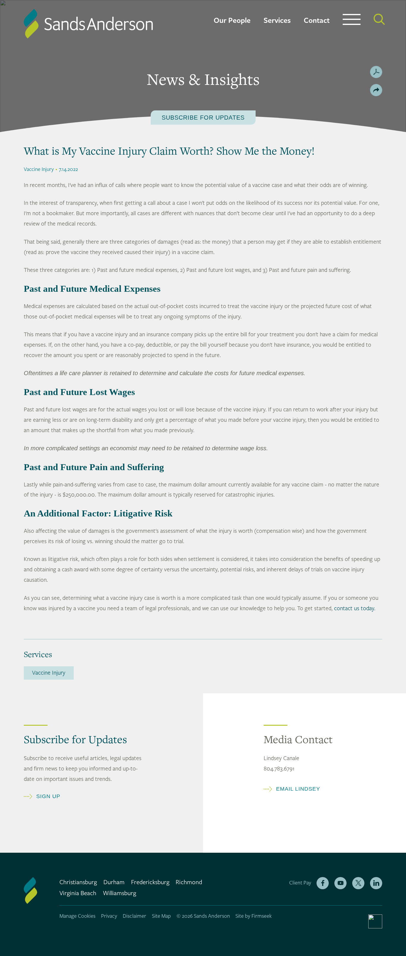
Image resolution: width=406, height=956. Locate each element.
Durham (114, 882)
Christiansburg (78, 882)
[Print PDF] (376, 72)
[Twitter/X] (358, 883)
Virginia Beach (77, 893)
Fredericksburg (150, 882)
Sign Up (48, 796)
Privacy (109, 916)
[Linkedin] (376, 883)
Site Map (161, 916)
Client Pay (300, 882)
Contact (317, 20)
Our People (232, 20)
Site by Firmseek (253, 916)
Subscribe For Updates (203, 117)
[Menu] (352, 20)
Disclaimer (134, 916)
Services (277, 20)
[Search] (379, 19)
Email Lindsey (298, 789)
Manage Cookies (77, 916)
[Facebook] (323, 883)
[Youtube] (340, 883)
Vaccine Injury (48, 672)
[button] (376, 90)
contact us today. (354, 608)
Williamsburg (119, 893)
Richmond (189, 882)
